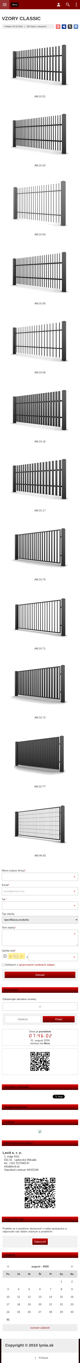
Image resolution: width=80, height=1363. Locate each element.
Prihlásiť (43, 1357)
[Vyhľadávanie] (68, 4)
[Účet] (58, 4)
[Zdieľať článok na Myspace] (64, 26)
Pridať (58, 1019)
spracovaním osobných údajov (37, 964)
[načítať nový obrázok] (5, 956)
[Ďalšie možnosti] (76, 4)
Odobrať (23, 1019)
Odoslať (40, 974)
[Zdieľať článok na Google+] (58, 26)
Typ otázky (8, 913)
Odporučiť (40, 1241)
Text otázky (9, 927)
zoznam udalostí (40, 1327)
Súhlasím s (29, 964)
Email (5, 884)
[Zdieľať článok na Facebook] (76, 26)
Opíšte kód (9, 950)
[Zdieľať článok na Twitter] (70, 26)
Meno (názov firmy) (14, 870)
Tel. (4, 899)
